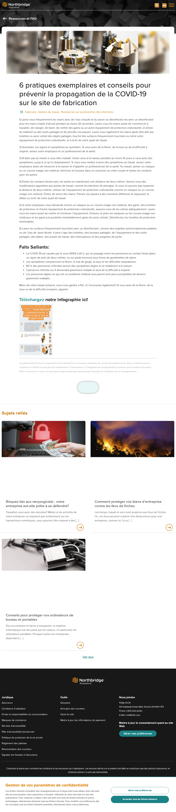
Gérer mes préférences (138, 733)
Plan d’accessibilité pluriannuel (18, 731)
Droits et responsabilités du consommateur (25, 714)
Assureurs (7, 702)
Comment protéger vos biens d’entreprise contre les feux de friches (128, 504)
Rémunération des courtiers (16, 749)
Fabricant (30, 112)
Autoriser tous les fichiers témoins (140, 799)
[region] (88, 794)
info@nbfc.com (133, 715)
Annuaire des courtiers (72, 708)
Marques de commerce (14, 720)
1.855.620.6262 (134, 711)
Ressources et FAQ (22, 19)
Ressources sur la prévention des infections (87, 112)
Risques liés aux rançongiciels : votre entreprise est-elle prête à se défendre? (37, 504)
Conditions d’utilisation (14, 708)
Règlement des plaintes (14, 743)
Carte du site (67, 714)
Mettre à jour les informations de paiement (82, 720)
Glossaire (65, 702)
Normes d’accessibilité (14, 725)
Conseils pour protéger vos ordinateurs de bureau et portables (39, 617)
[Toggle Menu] (171, 5)
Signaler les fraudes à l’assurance (19, 754)
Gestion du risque (48, 112)
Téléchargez (31, 299)
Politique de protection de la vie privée (22, 737)
